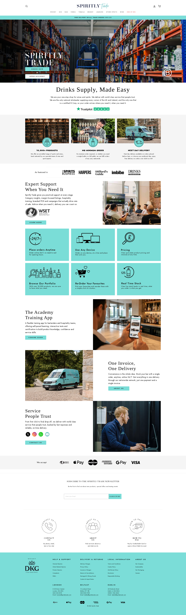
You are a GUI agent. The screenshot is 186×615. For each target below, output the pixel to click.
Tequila (82, 12)
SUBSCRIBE (115, 496)
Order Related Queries (59, 567)
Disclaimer (111, 573)
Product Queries (57, 570)
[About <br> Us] (93, 526)
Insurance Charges (85, 570)
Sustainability (139, 567)
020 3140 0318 (57, 593)
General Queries (57, 564)
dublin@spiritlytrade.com (119, 595)
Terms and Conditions (114, 564)
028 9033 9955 (85, 593)
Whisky (53, 12)
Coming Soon (35, 337)
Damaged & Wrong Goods (88, 576)
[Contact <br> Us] (49, 526)
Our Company (139, 564)
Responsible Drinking (114, 576)
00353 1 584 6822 (113, 593)
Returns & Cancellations (87, 573)
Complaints (56, 573)
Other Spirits (111, 12)
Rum (66, 12)
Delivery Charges (85, 564)
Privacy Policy (84, 567)
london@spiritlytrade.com (64, 595)
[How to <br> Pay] (137, 526)
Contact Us (35, 443)
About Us (119, 388)
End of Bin (131, 12)
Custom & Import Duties (87, 579)
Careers (137, 573)
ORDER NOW (37, 69)
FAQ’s (54, 576)
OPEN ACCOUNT (37, 76)
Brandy (90, 12)
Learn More (35, 222)
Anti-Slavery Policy (113, 570)
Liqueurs (99, 12)
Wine (122, 12)
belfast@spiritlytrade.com (91, 595)
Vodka (73, 12)
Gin (60, 12)
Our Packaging (139, 570)
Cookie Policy (112, 567)
